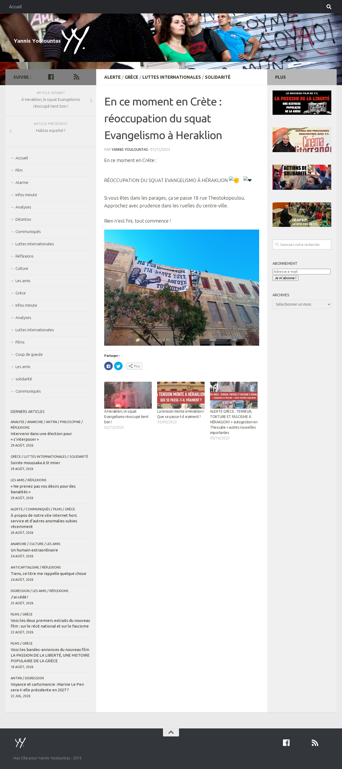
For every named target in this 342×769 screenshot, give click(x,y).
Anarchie (35, 422)
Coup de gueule (29, 354)
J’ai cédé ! (19, 597)
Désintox (23, 219)
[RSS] (76, 77)
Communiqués (28, 231)
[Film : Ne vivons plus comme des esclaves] (59, 77)
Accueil (15, 6)
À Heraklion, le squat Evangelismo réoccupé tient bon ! (126, 416)
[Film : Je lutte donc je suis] (68, 77)
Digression (20, 591)
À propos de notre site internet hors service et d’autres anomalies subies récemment (44, 521)
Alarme (21, 182)
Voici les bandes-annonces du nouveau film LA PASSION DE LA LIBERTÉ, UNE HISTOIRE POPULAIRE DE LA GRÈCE (50, 655)
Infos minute (26, 194)
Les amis (22, 280)
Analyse (17, 422)
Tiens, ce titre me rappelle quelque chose (48, 573)
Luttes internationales (171, 77)
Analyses (23, 207)
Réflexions (24, 256)
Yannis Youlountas (129, 149)
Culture (21, 268)
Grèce (131, 77)
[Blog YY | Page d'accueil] (53, 40)
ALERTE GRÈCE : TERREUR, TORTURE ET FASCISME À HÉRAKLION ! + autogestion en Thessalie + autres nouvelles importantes (234, 422)
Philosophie (70, 422)
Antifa (51, 422)
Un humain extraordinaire (34, 550)
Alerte (112, 77)
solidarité (218, 77)
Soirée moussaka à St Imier (35, 462)
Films (20, 342)
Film (19, 170)
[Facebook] (51, 77)
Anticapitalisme (25, 567)
